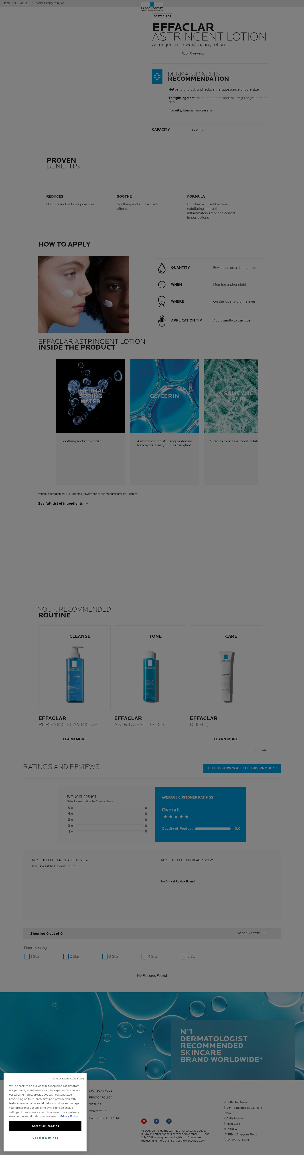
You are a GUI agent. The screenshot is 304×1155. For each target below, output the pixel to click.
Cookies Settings (45, 1138)
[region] (45, 1112)
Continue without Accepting (68, 1078)
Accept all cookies (45, 1126)
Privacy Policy (69, 1116)
